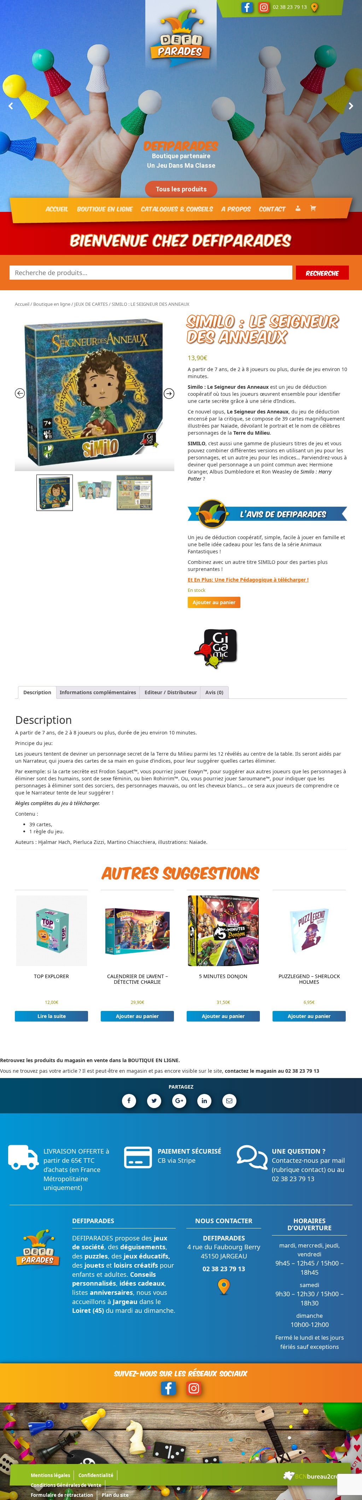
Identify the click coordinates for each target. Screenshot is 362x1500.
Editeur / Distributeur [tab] (171, 692)
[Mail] (229, 1101)
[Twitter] (154, 1101)
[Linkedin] (204, 1101)
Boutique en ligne (51, 304)
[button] (11, 106)
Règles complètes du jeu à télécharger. (57, 803)
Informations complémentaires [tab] (98, 692)
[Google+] (179, 1101)
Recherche (322, 272)
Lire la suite (51, 1016)
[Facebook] (129, 1101)
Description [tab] (37, 692)
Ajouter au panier (214, 602)
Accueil (22, 304)
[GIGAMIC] (216, 649)
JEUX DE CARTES (91, 304)
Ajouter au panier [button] (137, 1016)
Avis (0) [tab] (214, 692)
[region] (181, 106)
